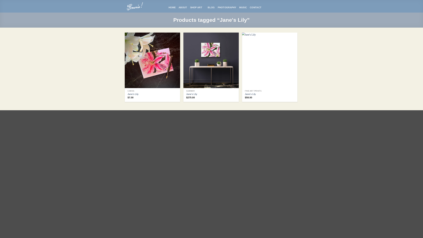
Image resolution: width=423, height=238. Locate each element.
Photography (227, 7)
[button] (266, 7)
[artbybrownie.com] (144, 6)
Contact (255, 7)
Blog (211, 7)
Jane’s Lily (133, 94)
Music (243, 7)
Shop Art (196, 7)
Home (172, 7)
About (183, 7)
